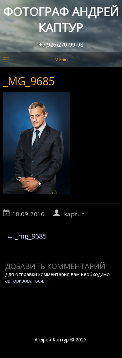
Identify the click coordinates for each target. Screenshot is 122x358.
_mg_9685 (26, 236)
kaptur (74, 214)
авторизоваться (24, 280)
